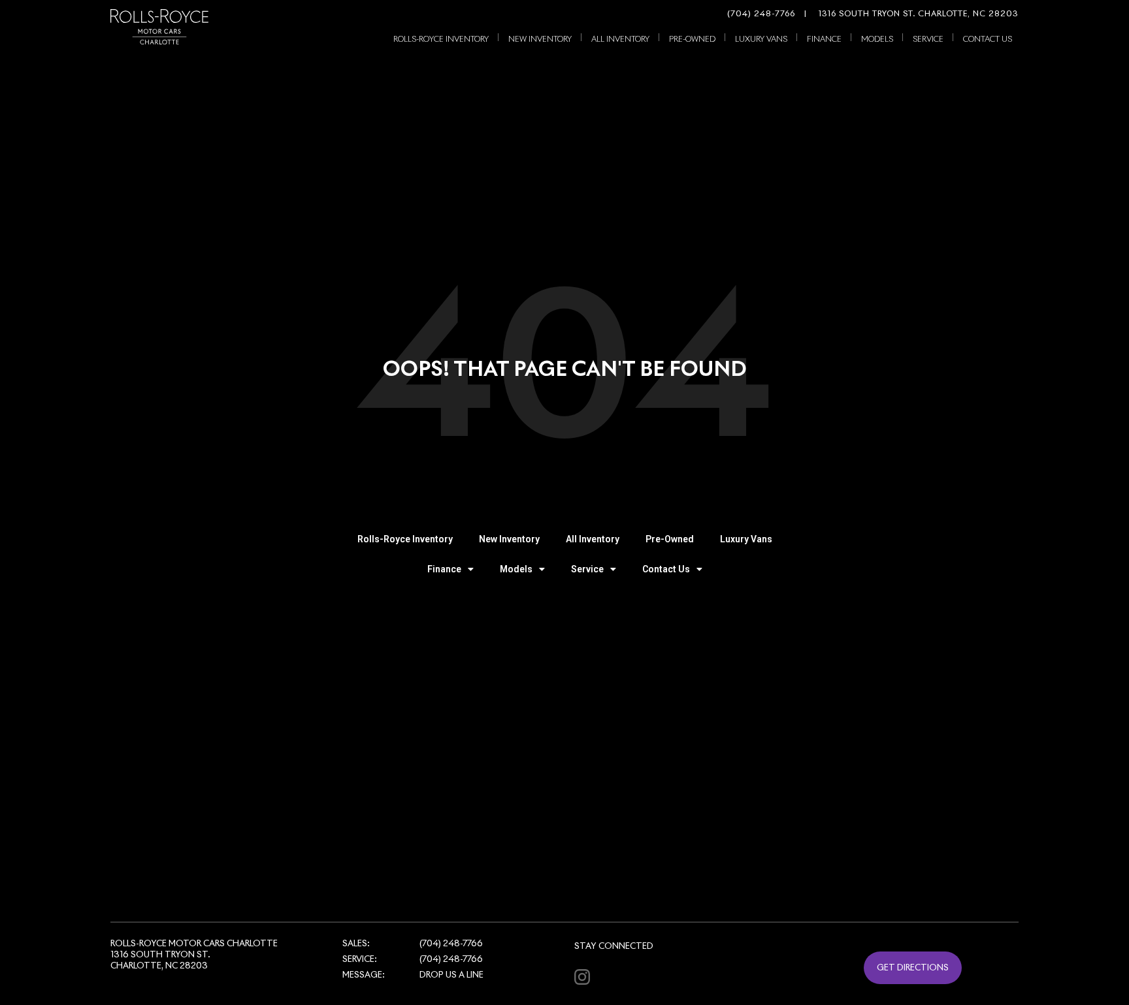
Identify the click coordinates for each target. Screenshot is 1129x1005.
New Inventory (540, 40)
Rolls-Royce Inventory (441, 40)
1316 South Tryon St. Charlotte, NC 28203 (911, 14)
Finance (824, 40)
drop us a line (451, 975)
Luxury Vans (761, 40)
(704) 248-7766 (761, 14)
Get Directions (913, 968)
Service (928, 40)
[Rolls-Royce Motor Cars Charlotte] (159, 27)
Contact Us (987, 40)
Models (877, 40)
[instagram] (582, 976)
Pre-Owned (692, 40)
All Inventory (620, 40)
